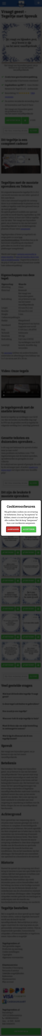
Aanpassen (13, 529)
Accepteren (29, 529)
